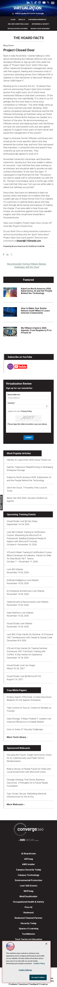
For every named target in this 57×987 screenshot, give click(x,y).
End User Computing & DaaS (18, 24)
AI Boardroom (28, 853)
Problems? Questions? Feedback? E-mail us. (28, 984)
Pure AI (28, 907)
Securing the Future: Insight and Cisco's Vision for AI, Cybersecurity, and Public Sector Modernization (29, 757)
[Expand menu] (52, 3)
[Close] (46, 944)
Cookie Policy (39, 963)
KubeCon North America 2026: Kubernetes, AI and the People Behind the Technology (36, 291)
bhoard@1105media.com (29, 240)
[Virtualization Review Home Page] (28, 9)
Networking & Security (40, 24)
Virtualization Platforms (18, 28)
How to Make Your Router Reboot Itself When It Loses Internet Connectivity (35, 310)
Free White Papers (17, 690)
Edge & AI (22, 19)
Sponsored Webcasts (18, 748)
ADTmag (28, 859)
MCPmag (28, 891)
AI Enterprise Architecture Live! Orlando (25, 591)
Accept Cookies (38, 977)
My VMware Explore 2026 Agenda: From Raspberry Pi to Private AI (36, 330)
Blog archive (9, 34)
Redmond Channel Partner (28, 918)
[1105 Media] (28, 840)
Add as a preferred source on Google (29, 13)
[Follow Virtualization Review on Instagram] (39, 3)
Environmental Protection (28, 880)
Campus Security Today (28, 869)
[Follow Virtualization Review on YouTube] (44, 2)
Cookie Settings (25, 970)
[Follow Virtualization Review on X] (32, 2)
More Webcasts (15, 804)
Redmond (28, 912)
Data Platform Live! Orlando (20, 612)
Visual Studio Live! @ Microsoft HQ (24, 676)
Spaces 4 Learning (28, 928)
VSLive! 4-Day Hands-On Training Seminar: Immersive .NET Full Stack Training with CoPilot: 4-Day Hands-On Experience (27, 651)
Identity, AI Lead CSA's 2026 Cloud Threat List (29, 459)
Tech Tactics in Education (28, 939)
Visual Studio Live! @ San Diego (22, 521)
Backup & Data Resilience (40, 28)
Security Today (28, 923)
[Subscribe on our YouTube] (15, 369)
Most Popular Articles (19, 453)
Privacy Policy (26, 411)
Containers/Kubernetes (37, 19)
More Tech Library (16, 737)
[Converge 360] (28, 830)
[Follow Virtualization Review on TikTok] (35, 3)
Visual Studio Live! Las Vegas (21, 665)
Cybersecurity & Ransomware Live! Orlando (27, 601)
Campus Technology (28, 875)
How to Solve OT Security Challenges (25, 729)
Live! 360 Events (28, 885)
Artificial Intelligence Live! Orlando (23, 580)
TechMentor (28, 934)
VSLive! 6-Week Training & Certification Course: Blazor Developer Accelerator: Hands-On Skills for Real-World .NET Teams (29, 555)
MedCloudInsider (28, 896)
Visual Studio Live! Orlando (19, 623)
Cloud (13, 19)
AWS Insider (28, 864)
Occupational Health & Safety (28, 901)
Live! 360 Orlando (15, 569)
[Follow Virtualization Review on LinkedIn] (28, 3)
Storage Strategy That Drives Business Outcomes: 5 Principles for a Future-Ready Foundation (27, 782)
